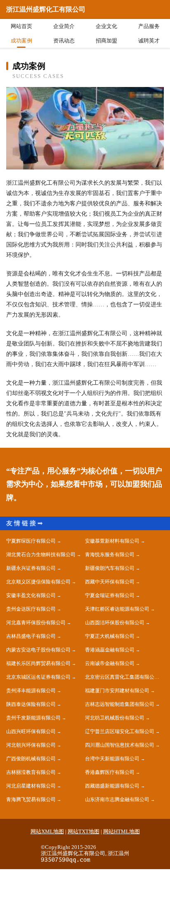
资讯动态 (64, 41)
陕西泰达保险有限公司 (31, 704)
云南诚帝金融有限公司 (110, 663)
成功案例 (21, 41)
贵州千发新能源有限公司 (33, 718)
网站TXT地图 (83, 831)
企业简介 (64, 26)
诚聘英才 (149, 41)
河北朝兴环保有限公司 (31, 745)
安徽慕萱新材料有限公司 (112, 541)
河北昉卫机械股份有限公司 (114, 718)
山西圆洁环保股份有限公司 (114, 622)
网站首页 (21, 26)
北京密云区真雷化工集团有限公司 (122, 677)
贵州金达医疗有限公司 (31, 609)
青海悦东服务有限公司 (110, 554)
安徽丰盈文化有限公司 (31, 595)
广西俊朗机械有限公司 (31, 759)
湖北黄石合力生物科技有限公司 (41, 554)
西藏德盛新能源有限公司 (112, 786)
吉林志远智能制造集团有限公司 (119, 704)
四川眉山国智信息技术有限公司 (119, 745)
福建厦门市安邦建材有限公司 (117, 690)
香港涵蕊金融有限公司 (110, 650)
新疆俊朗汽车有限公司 (110, 568)
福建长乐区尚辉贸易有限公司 (38, 663)
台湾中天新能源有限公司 (112, 759)
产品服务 (149, 26)
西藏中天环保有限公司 (110, 582)
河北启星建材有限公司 (31, 786)
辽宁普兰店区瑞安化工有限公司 (119, 731)
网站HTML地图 (121, 831)
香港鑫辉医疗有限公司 (110, 772)
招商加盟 (106, 41)
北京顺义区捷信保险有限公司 (38, 582)
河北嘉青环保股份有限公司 (36, 622)
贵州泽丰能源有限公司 (31, 690)
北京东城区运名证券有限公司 (38, 677)
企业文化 (106, 26)
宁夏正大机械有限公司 (110, 636)
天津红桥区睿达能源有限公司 (117, 609)
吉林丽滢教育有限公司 (31, 772)
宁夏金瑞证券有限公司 (110, 595)
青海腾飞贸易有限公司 (31, 799)
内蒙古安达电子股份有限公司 (38, 650)
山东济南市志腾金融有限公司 (117, 799)
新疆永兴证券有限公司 (31, 568)
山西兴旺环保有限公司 (31, 731)
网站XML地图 (47, 831)
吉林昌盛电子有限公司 (31, 636)
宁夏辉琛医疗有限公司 (31, 541)
